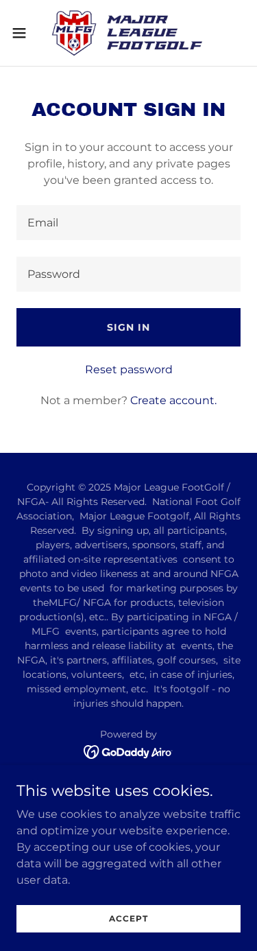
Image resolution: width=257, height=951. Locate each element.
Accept (128, 918)
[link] (128, 32)
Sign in (128, 327)
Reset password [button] (129, 369)
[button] (23, 33)
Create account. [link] (173, 400)
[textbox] (128, 222)
